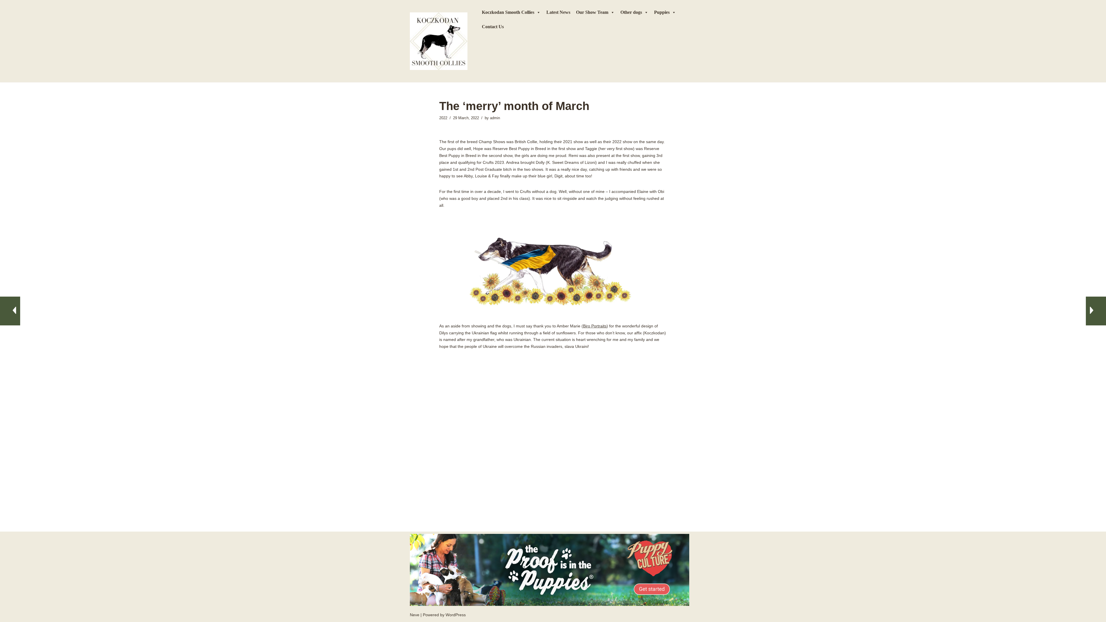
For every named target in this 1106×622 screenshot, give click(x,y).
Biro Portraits (595, 326)
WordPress (456, 614)
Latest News (558, 12)
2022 (443, 118)
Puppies (662, 12)
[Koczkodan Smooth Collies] (438, 41)
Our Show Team (592, 12)
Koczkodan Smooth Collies (508, 12)
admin (495, 118)
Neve (414, 614)
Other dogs (631, 12)
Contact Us (493, 26)
